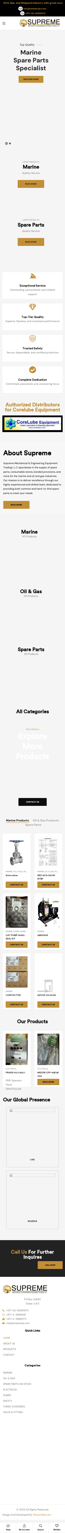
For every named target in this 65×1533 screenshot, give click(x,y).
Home (6, 1340)
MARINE (7, 1375)
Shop (8, 1530)
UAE (32, 1162)
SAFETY (7, 1403)
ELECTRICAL (10, 1392)
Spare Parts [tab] (33, 827)
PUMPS (7, 1398)
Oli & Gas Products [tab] (46, 823)
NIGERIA (32, 1224)
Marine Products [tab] (17, 823)
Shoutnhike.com (42, 1517)
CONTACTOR (13, 998)
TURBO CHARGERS (14, 1409)
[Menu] (3, 23)
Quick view (17, 861)
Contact (9, 1357)
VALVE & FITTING (13, 1415)
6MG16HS (42, 938)
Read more (31, 186)
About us (9, 1346)
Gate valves (12, 878)
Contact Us (32, 805)
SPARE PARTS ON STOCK (17, 1386)
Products (9, 1351)
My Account (24, 1530)
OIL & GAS (9, 1381)
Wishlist (56, 1530)
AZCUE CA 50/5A (46, 998)
